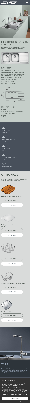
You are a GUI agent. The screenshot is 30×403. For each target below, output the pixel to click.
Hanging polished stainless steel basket (13, 283)
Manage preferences (22, 401)
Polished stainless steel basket (10, 255)
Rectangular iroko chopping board (11, 196)
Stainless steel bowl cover (9, 311)
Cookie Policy (16, 387)
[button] (26, 3)
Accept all (15, 398)
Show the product (12, 200)
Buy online (12, 205)
